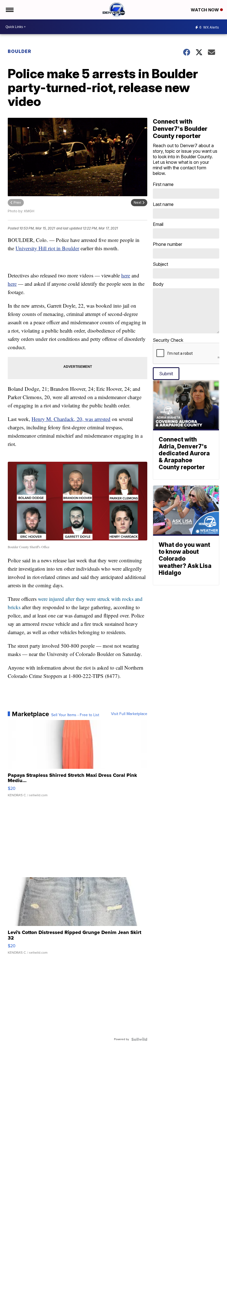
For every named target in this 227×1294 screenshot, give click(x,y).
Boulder (19, 51)
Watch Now (205, 9)
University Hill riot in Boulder (47, 248)
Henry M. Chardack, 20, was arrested (71, 418)
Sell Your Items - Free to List (75, 715)
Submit (166, 373)
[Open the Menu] (9, 9)
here (125, 275)
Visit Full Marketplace (129, 714)
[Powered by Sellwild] (139, 1039)
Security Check (168, 340)
